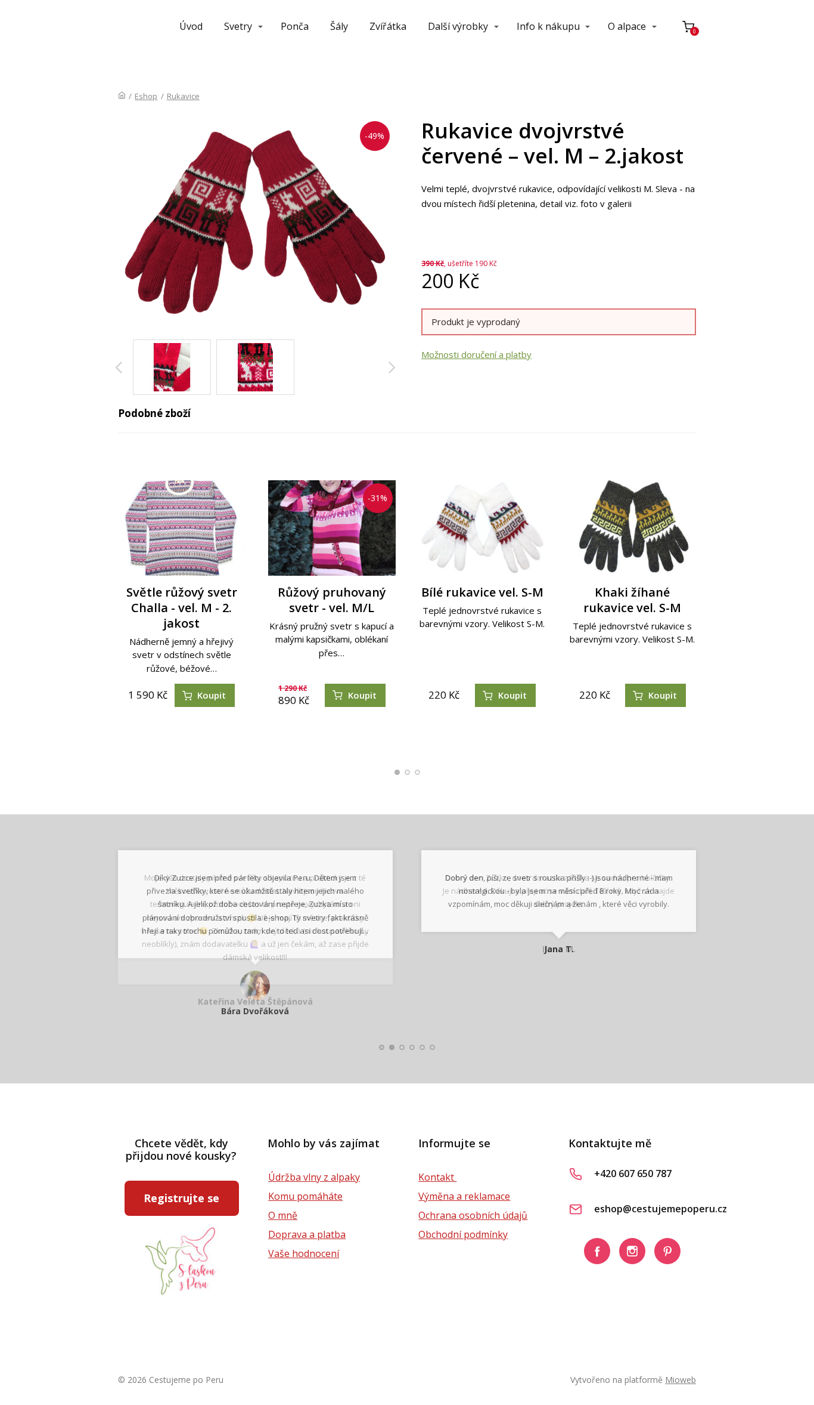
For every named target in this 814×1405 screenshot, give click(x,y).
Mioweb (680, 1379)
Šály (339, 26)
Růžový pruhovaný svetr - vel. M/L (332, 600)
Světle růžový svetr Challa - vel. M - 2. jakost (181, 607)
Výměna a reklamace (464, 1196)
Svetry (238, 26)
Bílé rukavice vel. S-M (482, 592)
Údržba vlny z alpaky (314, 1177)
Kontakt (437, 1177)
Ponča (295, 26)
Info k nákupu (548, 26)
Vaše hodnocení (303, 1253)
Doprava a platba (307, 1234)
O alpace (627, 26)
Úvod (191, 26)
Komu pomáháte (305, 1196)
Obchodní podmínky (463, 1234)
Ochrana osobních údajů (472, 1215)
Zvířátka (387, 26)
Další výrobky (458, 26)
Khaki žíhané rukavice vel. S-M (632, 600)
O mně (282, 1215)
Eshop (146, 96)
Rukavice (183, 96)
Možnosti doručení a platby (476, 354)
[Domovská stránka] (122, 96)
